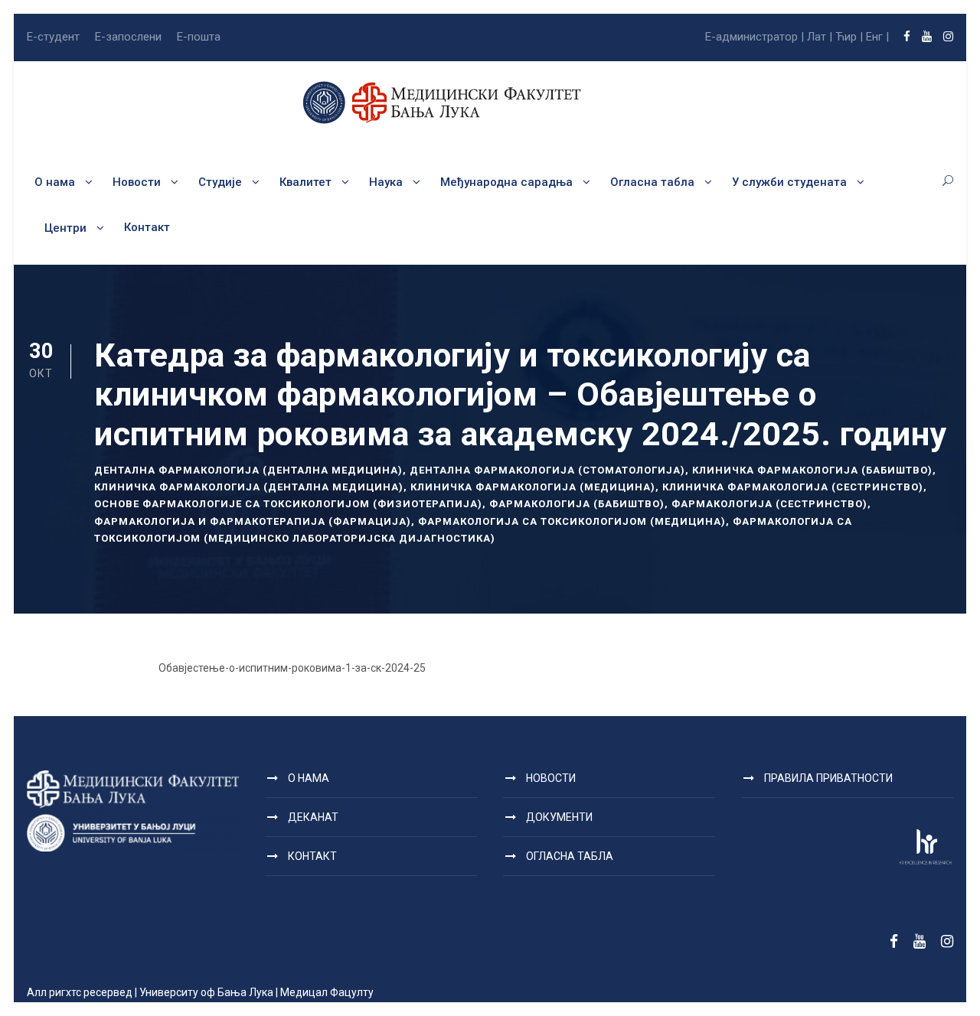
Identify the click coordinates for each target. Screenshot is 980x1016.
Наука (386, 182)
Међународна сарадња (506, 182)
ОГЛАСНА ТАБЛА (569, 856)
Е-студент (53, 37)
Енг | (877, 37)
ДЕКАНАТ (313, 817)
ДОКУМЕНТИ (559, 817)
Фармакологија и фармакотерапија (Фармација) (252, 521)
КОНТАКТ (312, 856)
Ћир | (849, 37)
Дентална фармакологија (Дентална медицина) (248, 470)
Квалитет (305, 182)
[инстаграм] (948, 37)
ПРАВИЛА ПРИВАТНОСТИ (828, 778)
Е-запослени (128, 37)
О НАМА (308, 778)
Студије (220, 182)
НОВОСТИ (551, 778)
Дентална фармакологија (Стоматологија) (547, 470)
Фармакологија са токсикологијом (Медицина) (572, 521)
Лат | (819, 37)
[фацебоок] (906, 37)
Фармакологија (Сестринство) (769, 504)
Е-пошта (198, 37)
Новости (137, 182)
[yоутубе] (927, 37)
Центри (65, 228)
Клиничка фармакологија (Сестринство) (792, 487)
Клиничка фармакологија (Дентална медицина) (248, 487)
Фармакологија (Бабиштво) (577, 504)
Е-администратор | (754, 37)
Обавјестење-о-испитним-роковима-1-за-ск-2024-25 (292, 668)
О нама (54, 182)
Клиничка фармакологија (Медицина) (532, 487)
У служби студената (789, 182)
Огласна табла (652, 182)
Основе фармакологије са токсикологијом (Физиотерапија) (288, 504)
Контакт (147, 227)
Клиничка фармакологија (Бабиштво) (812, 470)
